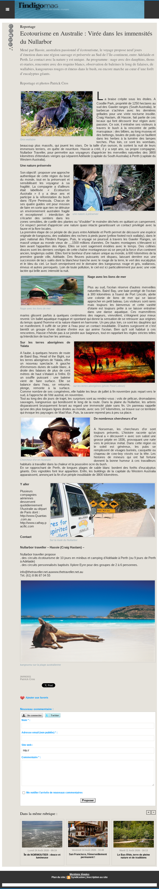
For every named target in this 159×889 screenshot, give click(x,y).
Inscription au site (97, 877)
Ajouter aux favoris (37, 697)
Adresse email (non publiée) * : (40, 732)
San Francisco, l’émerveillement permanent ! (88, 856)
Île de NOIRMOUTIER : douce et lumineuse (42, 856)
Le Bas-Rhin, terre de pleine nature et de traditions (133, 856)
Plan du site (58, 877)
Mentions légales (79, 874)
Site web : (27, 744)
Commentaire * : (31, 757)
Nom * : (26, 720)
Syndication (78, 877)
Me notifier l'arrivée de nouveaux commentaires (54, 792)
